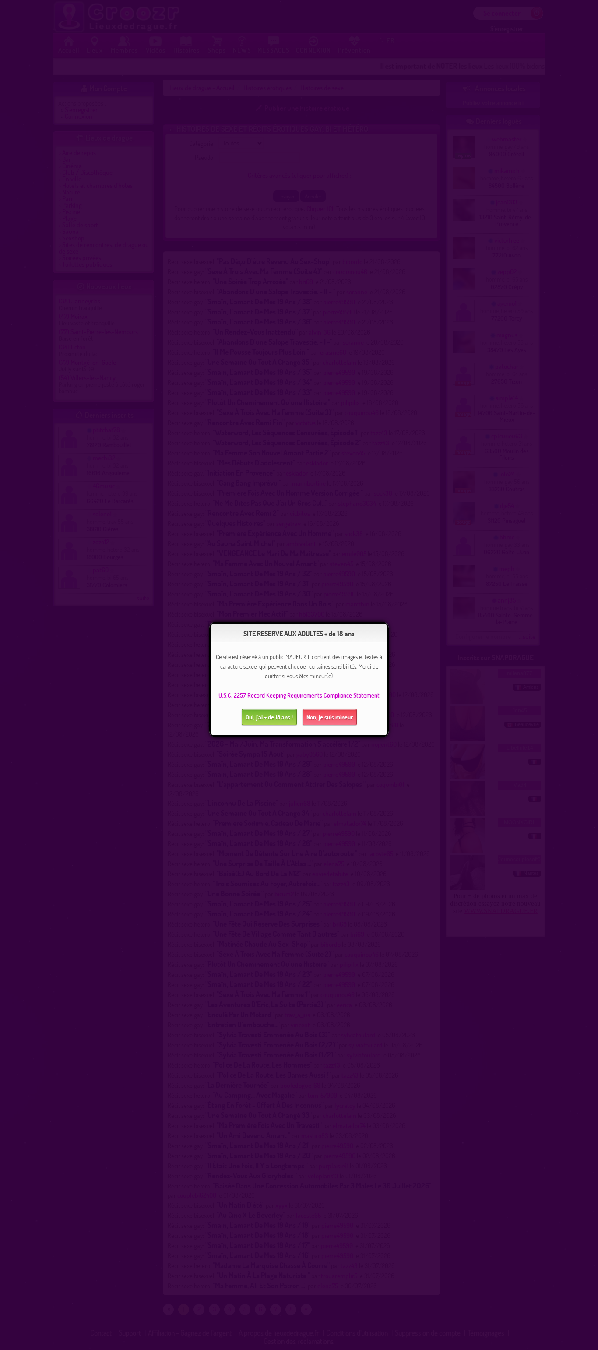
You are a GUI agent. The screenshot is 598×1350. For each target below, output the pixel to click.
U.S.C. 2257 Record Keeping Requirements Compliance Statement (299, 695)
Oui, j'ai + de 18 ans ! (269, 717)
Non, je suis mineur (329, 717)
